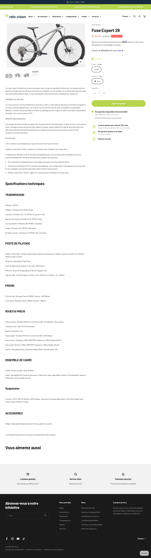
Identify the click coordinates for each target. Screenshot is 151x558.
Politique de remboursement (53, 549)
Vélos (30, 16)
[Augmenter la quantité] (104, 93)
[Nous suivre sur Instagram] (12, 538)
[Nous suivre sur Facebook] (6, 538)
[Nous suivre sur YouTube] (18, 538)
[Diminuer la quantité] (95, 93)
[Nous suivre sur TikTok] (23, 538)
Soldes (84, 16)
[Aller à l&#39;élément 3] (26, 75)
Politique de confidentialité (91, 525)
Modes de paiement (89, 529)
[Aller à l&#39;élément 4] (35, 74)
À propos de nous (88, 508)
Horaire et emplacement (90, 512)
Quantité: (95, 88)
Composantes (71, 16)
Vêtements (56, 16)
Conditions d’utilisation (34, 549)
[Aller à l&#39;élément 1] (8, 75)
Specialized (96, 25)
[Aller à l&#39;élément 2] (17, 75)
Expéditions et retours (90, 516)
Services (95, 16)
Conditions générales (89, 520)
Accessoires (43, 16)
